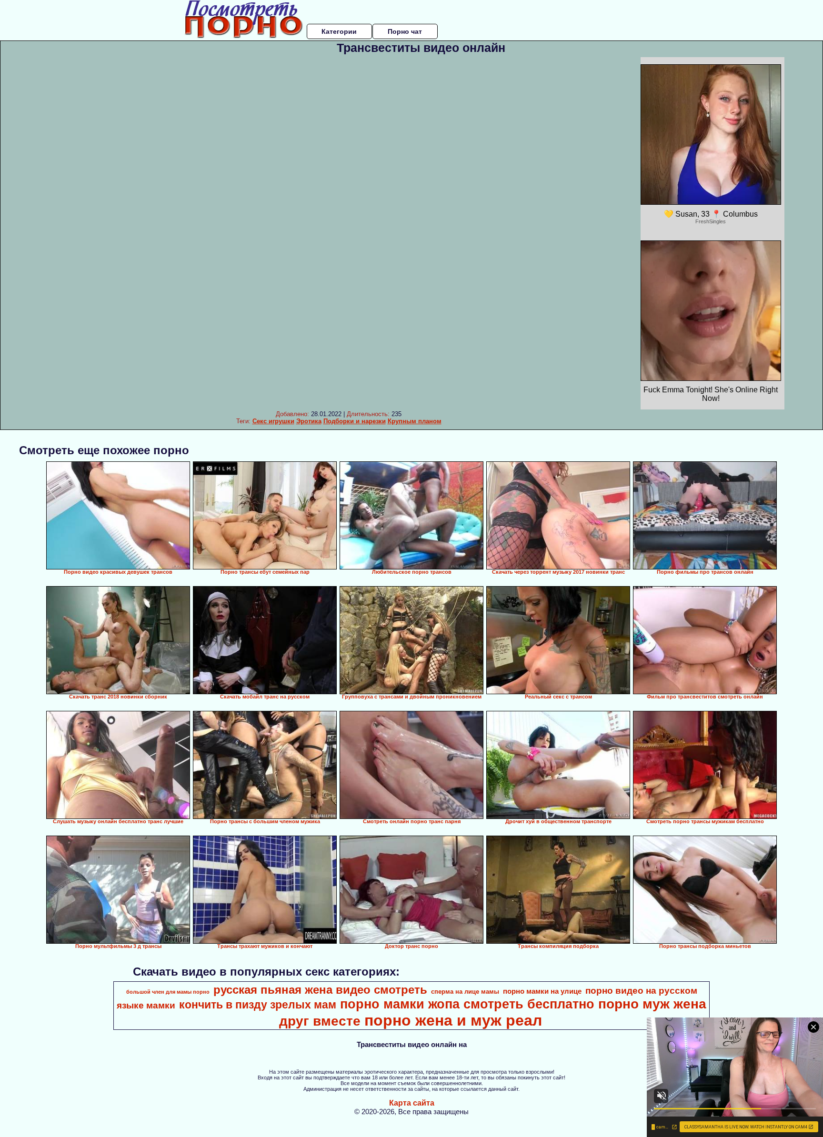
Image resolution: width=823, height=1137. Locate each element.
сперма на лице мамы (465, 991)
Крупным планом (415, 421)
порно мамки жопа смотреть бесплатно (467, 1004)
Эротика (308, 421)
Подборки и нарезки (354, 421)
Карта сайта (411, 1103)
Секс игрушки (273, 421)
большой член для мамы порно (168, 992)
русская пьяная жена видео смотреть (320, 989)
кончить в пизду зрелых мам (257, 1004)
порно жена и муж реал (453, 1020)
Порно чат (405, 31)
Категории (339, 31)
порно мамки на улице (542, 991)
